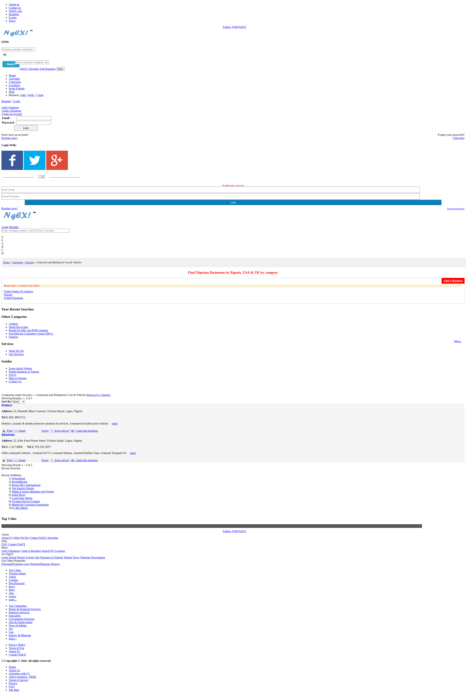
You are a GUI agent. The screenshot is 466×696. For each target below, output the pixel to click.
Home (12, 75)
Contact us (15, 7)
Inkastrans (8, 434)
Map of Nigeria (17, 378)
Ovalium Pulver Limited (26, 501)
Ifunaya (55, 564)
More (60, 69)
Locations (14, 85)
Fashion (13, 336)
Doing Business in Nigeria (24, 371)
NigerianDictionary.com (15, 564)
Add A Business (10, 550)
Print (9, 430)
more (115, 423)
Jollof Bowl (18, 494)
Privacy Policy (17, 644)
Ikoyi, (12, 586)
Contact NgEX (38, 537)
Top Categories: (18, 605)
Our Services (16, 354)
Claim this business (86, 430)
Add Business (48, 68)
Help (11, 91)
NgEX (23, 68)
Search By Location (53, 550)
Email (21, 430)
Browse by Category (99, 394)
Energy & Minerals (20, 635)
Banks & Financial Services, (25, 609)
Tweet (44, 430)
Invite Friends (17, 88)
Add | (23, 95)
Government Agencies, (22, 618)
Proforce (6, 405)
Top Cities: (15, 570)
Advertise (33, 68)
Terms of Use (16, 648)
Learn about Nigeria (20, 368)
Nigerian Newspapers (92, 557)
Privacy (13, 683)
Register (6, 101)
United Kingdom (13, 298)
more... (13, 599)
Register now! (9, 138)
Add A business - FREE (22, 676)
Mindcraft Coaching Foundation (30, 504)
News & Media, (18, 625)
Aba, (11, 593)
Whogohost (18, 478)
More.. (458, 341)
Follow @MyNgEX (234, 27)
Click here (459, 138)
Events (13, 17)
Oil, (11, 628)
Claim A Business (31, 550)
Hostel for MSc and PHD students (28, 330)
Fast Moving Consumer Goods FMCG (31, 333)
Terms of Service (18, 680)
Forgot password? (456, 208)
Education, (15, 615)
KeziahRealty (19, 481)
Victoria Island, (17, 573)
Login (16, 101)
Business (14, 14)
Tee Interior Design (23, 488)
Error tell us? (61, 430)
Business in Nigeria (51, 557)
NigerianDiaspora (40, 564)
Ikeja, (12, 589)
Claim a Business (11, 110)
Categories (15, 82)
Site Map (14, 689)
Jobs (37, 557)
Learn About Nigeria (13, 557)
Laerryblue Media (22, 498)
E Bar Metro (20, 507)
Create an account (11, 114)
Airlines (13, 323)
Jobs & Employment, (21, 622)
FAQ (4, 544)
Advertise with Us (19, 673)
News (12, 20)
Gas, (11, 632)
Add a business (10, 107)
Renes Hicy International (26, 485)
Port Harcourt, (17, 583)
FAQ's (12, 374)
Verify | (31, 95)
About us (14, 4)
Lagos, (13, 596)
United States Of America (18, 291)
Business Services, (19, 612)
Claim (39, 95)
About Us (7, 537)
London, (14, 580)
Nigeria (8, 294)
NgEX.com (15, 11)
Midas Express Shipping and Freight (33, 491)
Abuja (12, 576)
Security (29, 262)
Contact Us (15, 381)
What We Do (16, 350)
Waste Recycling (18, 327)
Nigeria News (72, 557)
